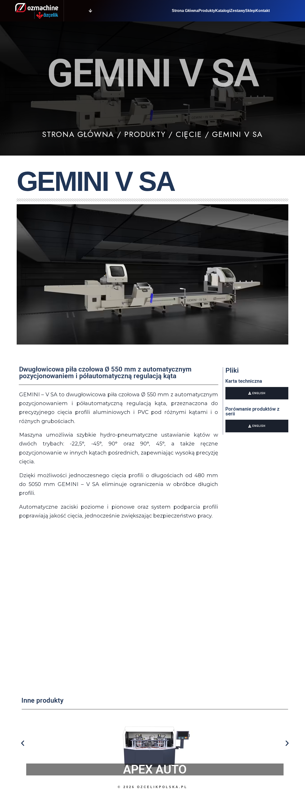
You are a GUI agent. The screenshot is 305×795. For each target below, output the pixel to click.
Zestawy (237, 11)
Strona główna (78, 134)
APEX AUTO (155, 769)
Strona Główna (185, 11)
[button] (22, 743)
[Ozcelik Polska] (36, 10)
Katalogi (222, 11)
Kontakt (262, 11)
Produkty (206, 11)
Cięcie (189, 134)
